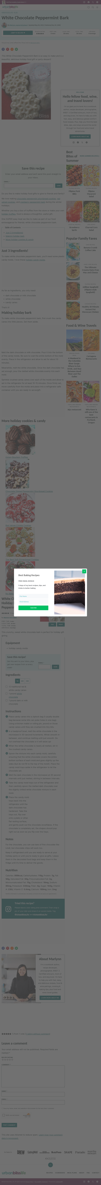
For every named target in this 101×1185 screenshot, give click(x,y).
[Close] (84, 571)
